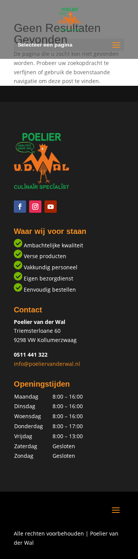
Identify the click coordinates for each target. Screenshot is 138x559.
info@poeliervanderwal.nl (47, 363)
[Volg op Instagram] (35, 206)
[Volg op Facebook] (20, 206)
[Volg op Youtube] (50, 206)
